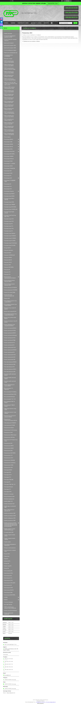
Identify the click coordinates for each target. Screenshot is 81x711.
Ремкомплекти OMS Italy (9, 437)
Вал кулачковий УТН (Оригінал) (8, 389)
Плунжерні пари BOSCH (9, 193)
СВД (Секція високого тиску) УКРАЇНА (10, 413)
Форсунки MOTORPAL (9, 267)
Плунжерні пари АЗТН (9, 218)
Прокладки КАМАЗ (8, 469)
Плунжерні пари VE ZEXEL (10, 240)
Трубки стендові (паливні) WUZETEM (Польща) (9, 529)
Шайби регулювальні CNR (9, 513)
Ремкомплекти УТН (8, 455)
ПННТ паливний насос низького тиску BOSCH (9, 91)
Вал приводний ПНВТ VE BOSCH (9, 402)
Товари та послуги (7, 30)
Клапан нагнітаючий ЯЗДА (9, 340)
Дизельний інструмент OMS (10, 47)
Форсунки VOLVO (8, 262)
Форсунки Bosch (7, 252)
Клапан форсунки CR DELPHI (10, 287)
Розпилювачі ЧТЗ (8, 186)
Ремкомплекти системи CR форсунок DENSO (10, 416)
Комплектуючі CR (8, 585)
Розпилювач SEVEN (8, 165)
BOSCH (6, 599)
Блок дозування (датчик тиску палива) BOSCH (10, 301)
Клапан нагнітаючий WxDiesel (10, 610)
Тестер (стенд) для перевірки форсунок (10, 40)
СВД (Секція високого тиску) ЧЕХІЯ (10, 409)
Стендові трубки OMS (8, 532)
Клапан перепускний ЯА (9, 352)
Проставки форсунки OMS (9, 364)
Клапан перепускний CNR (9, 359)
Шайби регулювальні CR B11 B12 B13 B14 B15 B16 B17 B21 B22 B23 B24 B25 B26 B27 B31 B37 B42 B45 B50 (10, 524)
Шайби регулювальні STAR (10, 515)
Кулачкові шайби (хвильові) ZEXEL (10, 382)
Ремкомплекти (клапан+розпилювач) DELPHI (10, 420)
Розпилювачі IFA (7, 175)
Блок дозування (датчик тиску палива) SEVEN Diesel (10, 314)
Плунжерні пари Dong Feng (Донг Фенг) (10, 216)
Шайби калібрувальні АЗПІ (9, 518)
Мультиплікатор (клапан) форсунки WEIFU (9, 281)
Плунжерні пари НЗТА (9, 221)
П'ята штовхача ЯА (8, 570)
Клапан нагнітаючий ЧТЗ (9, 342)
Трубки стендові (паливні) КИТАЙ (9, 535)
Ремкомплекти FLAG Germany (10, 430)
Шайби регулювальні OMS (9, 520)
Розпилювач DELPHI (8, 146)
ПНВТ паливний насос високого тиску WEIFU (9, 65)
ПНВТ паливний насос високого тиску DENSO (9, 62)
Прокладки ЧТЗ (7, 489)
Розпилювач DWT (8, 170)
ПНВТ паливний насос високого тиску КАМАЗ (9, 72)
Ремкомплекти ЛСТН (8, 457)
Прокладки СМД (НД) (8, 479)
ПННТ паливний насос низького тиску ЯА (9, 109)
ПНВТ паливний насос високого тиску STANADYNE (10, 607)
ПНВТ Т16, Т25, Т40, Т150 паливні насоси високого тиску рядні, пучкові (10, 83)
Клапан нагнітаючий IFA (9, 345)
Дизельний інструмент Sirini (10, 45)
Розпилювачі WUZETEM (9, 151)
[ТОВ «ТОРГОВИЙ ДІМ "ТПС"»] (11, 13)
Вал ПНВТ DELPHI (8, 604)
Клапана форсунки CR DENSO (10, 289)
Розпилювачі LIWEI (8, 141)
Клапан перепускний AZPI (9, 357)
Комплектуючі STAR (8, 587)
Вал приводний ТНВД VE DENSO (9, 406)
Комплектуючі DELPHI (9, 590)
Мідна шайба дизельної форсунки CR (9, 510)
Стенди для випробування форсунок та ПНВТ (9, 36)
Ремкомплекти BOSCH (9, 427)
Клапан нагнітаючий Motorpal (10, 335)
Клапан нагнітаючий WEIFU (10, 332)
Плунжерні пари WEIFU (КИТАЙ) (9, 199)
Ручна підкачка (7, 136)
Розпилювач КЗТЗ (8, 188)
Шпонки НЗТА (7, 561)
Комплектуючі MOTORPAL (9, 594)
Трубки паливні (7, 541)
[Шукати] (75, 23)
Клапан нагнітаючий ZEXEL (10, 330)
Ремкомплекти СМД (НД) (9, 460)
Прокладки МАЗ (7, 472)
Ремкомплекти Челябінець (9, 462)
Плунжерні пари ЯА (8, 223)
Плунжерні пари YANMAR (9, 204)
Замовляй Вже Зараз (53, 3)
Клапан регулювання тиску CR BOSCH (10, 321)
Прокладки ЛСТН (8, 474)
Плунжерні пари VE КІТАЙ (9, 245)
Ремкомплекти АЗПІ (8, 467)
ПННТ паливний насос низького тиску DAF (9, 123)
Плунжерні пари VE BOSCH (10, 235)
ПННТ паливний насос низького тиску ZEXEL (9, 127)
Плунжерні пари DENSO (9, 196)
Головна (6, 22)
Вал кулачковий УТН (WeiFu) (10, 391)
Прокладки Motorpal (8, 486)
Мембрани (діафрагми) (9, 498)
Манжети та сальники (8, 494)
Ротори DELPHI (7, 247)
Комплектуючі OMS (8, 592)
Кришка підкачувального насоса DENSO (9, 385)
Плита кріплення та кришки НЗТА (10, 551)
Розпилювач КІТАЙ (8, 173)
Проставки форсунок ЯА (9, 366)
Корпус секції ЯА (7, 565)
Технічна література (8, 602)
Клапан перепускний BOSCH (10, 349)
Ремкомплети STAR (8, 432)
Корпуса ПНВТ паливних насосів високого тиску (9, 88)
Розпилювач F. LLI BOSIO (9, 163)
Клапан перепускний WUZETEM (8, 613)
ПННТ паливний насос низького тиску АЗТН (9, 102)
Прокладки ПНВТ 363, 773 (9, 484)
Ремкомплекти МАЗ (8, 450)
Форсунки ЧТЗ (7, 274)
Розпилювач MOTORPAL (9, 153)
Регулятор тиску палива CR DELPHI (10, 308)
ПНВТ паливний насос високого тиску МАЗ (9, 76)
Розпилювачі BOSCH (8, 139)
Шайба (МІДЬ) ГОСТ (8, 501)
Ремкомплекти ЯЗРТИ (8, 445)
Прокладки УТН (7, 477)
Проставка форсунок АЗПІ (9, 371)
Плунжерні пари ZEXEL (9, 202)
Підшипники (6, 556)
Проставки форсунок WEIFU (10, 369)
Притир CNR (7, 298)
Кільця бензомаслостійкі (9, 496)
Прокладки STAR (7, 491)
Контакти (46, 22)
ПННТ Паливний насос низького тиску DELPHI (9, 134)
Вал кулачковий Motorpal (9, 396)
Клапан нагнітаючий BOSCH (10, 328)
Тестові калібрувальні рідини (10, 50)
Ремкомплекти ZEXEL (8, 465)
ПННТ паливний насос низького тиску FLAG (9, 95)
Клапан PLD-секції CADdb (9, 292)
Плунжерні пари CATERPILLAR (10, 209)
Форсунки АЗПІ (7, 264)
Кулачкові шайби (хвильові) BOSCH (10, 374)
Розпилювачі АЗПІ (8, 178)
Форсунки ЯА (7, 269)
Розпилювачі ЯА (7, 184)
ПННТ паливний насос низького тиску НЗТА (9, 105)
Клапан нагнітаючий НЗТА (9, 337)
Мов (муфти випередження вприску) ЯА (10, 545)
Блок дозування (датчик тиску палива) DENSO (10, 305)
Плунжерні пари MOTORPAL (10, 206)
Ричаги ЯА (6, 568)
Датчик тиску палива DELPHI (10, 311)
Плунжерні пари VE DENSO (10, 238)
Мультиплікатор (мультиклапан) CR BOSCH (10, 277)
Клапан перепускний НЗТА (10, 354)
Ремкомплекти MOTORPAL (10, 452)
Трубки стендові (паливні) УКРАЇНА (9, 539)
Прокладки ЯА (7, 481)
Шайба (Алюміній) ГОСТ (9, 503)
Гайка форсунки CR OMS (9, 425)
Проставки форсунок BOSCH (10, 361)
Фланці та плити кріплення (10, 547)
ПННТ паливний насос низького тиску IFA (9, 120)
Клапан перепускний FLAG (10, 347)
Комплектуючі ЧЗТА (8, 580)
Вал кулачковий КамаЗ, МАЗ (10, 394)
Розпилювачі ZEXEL (8, 149)
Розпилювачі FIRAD (8, 161)
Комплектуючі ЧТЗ (8, 577)
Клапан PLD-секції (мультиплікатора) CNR (9, 295)
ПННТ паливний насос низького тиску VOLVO (9, 116)
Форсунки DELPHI (8, 259)
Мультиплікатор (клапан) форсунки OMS (9, 284)
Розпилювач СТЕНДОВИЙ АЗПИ (9, 181)
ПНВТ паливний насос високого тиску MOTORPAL (10, 79)
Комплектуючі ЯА (8, 575)
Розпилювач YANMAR (8, 156)
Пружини (6, 558)
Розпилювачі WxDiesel (9, 158)
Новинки (13, 22)
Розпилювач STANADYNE (9, 168)
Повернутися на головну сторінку (31, 41)
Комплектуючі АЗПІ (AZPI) (9, 582)
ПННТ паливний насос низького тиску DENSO (9, 130)
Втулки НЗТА (7, 553)
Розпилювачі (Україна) (9, 191)
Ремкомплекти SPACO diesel (10, 434)
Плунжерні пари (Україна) (9, 233)
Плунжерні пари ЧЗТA (9, 228)
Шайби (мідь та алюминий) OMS (10, 507)
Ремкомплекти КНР (8, 443)
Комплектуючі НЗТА (8, 573)
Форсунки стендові (8, 58)
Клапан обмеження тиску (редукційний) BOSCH (9, 325)
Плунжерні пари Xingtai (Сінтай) (9, 212)
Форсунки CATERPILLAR (9, 255)
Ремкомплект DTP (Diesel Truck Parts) (10, 440)
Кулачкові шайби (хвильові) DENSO (10, 378)
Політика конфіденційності (51, 702)
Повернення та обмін (23, 22)
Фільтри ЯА (6, 563)
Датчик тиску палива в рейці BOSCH (10, 318)
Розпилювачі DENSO (8, 144)
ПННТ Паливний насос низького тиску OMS (9, 98)
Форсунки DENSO (8, 257)
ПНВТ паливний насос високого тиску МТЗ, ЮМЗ (9, 69)
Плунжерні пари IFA (8, 230)
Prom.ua (46, 699)
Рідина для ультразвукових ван (10, 52)
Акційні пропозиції (8, 33)
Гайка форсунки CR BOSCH (10, 422)
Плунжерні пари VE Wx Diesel (10, 243)
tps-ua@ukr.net (7, 675)
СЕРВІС (6, 597)
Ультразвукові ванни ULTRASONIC (8, 56)
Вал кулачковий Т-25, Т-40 (9, 399)
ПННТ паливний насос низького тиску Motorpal (9, 113)
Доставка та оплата (36, 22)
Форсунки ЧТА (7, 272)
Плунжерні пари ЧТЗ (8, 226)
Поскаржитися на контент (40, 702)
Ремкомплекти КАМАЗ (9, 448)
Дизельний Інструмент (9, 42)
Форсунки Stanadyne (8, 250)
